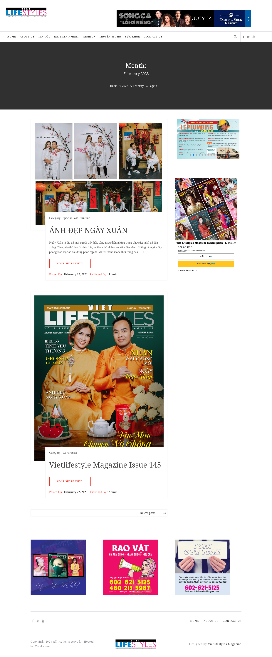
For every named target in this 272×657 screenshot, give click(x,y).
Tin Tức (44, 36)
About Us (27, 36)
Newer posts (147, 512)
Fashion (89, 36)
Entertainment (66, 36)
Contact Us (153, 36)
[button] (233, 139)
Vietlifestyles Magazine (224, 644)
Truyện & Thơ (110, 36)
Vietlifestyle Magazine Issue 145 (105, 465)
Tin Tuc (85, 218)
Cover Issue (70, 452)
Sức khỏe (132, 36)
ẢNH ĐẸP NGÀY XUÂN (88, 230)
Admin (112, 274)
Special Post (70, 218)
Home (11, 36)
